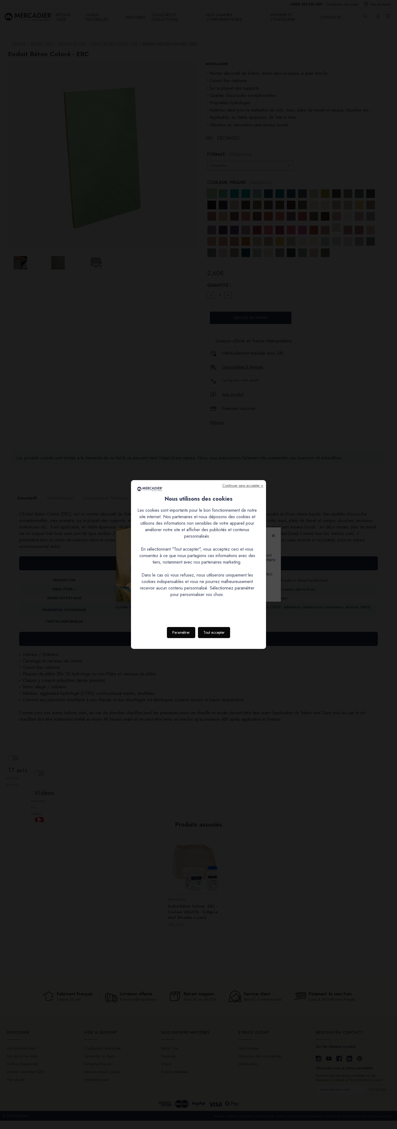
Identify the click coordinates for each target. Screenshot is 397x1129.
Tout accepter (214, 632)
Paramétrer (181, 632)
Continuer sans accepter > (242, 485)
